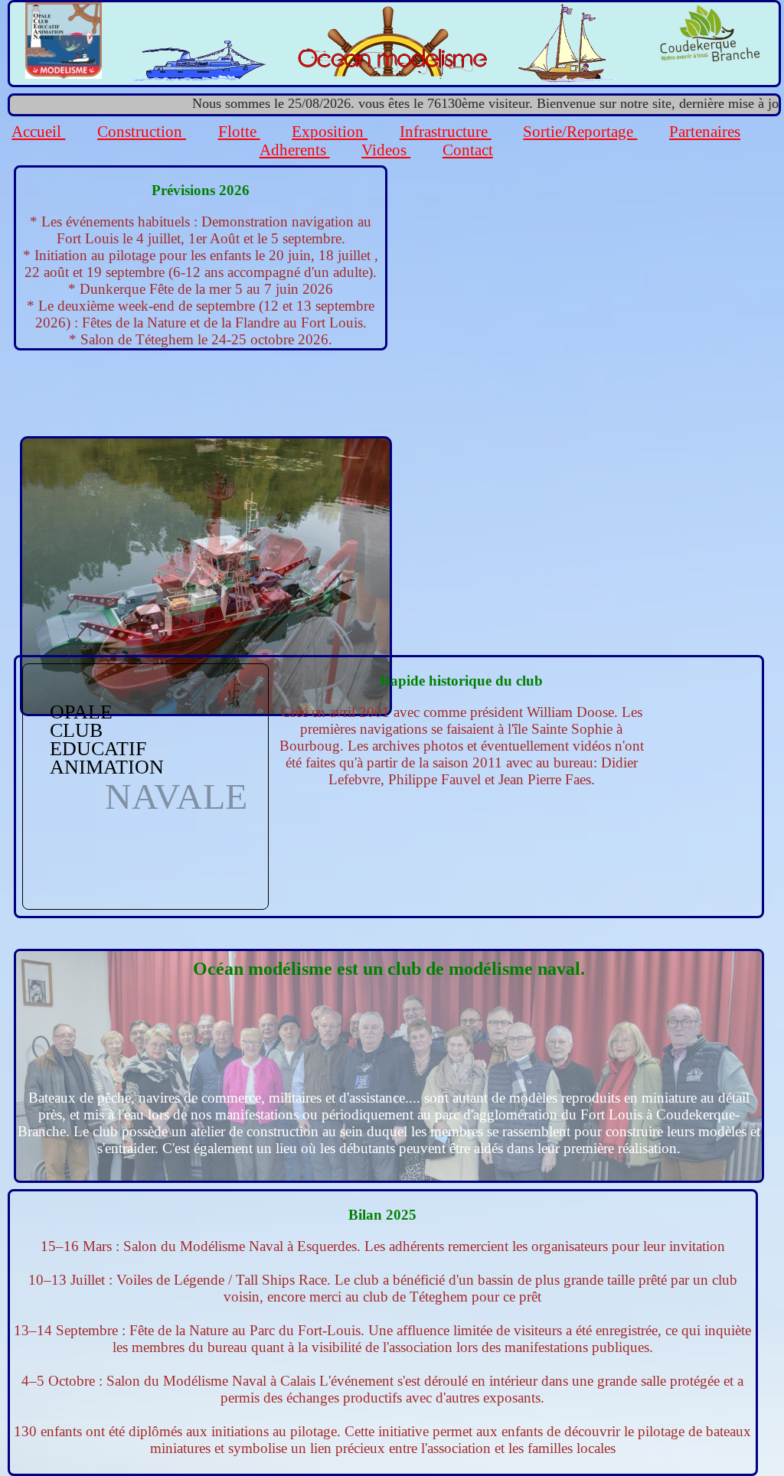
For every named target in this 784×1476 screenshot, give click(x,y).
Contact (468, 149)
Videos (385, 149)
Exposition (330, 131)
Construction (141, 131)
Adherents (295, 149)
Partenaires (704, 131)
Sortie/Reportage (580, 131)
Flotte (239, 131)
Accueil (38, 131)
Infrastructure (446, 131)
